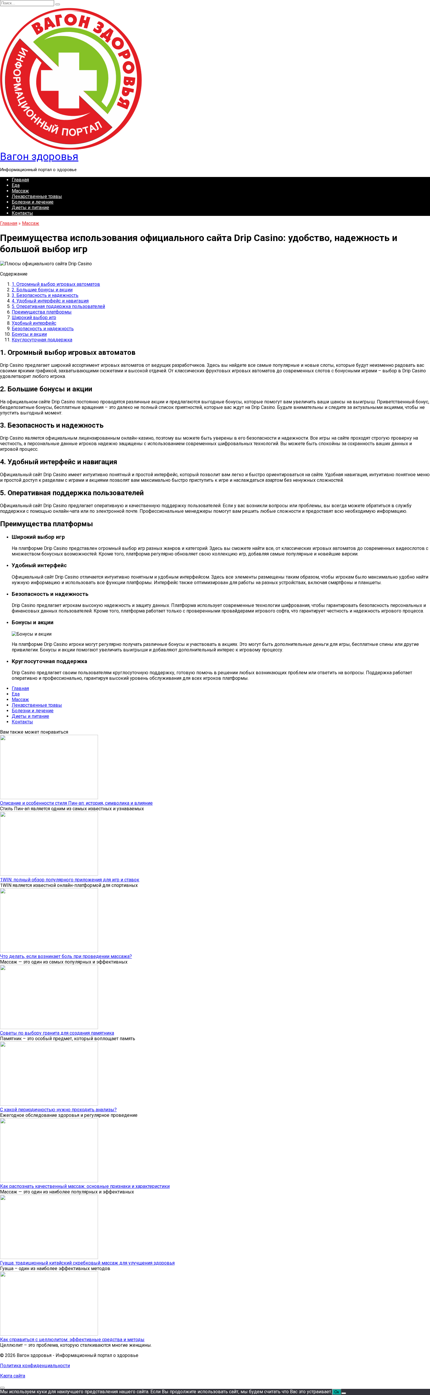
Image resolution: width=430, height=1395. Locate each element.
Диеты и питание (30, 207)
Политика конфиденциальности (35, 1365)
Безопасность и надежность (43, 328)
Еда (16, 185)
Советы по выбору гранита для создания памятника (57, 1033)
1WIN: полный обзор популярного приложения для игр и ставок (69, 880)
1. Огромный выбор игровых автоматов (56, 284)
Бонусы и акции (29, 334)
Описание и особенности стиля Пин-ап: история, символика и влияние (76, 803)
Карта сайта (12, 1376)
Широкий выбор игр (34, 317)
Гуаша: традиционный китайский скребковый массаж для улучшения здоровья (87, 1263)
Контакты (22, 213)
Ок (336, 1392)
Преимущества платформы (42, 312)
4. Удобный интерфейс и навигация (50, 301)
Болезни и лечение (33, 202)
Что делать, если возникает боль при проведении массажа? (66, 956)
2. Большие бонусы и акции (42, 290)
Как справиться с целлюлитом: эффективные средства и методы (72, 1339)
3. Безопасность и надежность (45, 295)
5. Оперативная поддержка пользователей (58, 306)
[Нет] (343, 1393)
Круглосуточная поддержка (42, 340)
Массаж (20, 191)
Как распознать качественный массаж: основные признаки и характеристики (85, 1186)
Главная (20, 180)
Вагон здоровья (39, 157)
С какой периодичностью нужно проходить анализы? (58, 1109)
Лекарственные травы (37, 196)
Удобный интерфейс (34, 323)
